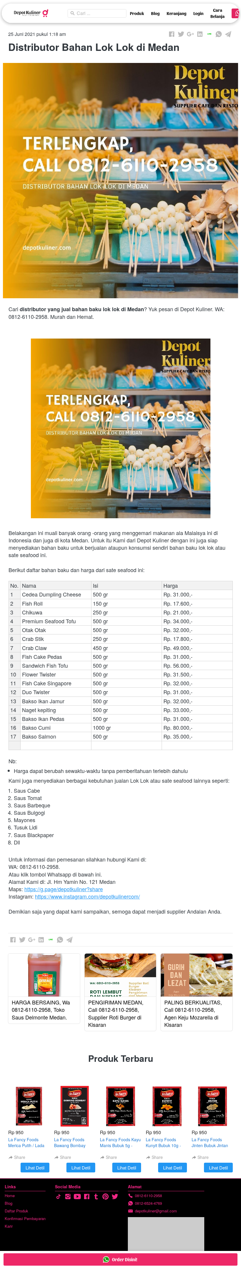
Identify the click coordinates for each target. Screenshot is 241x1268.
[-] (58, 1196)
